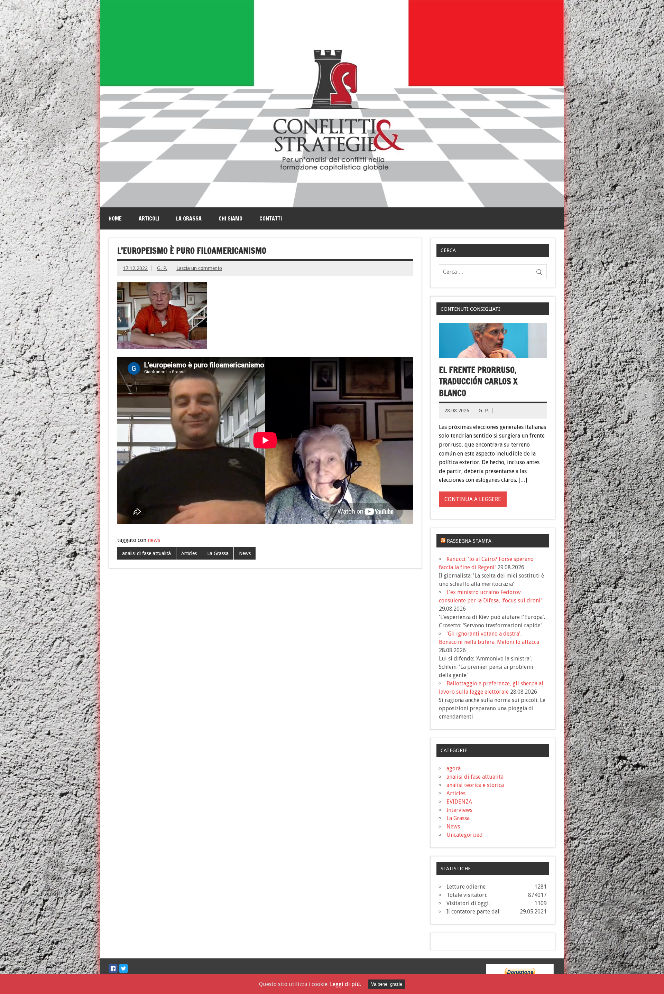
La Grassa (189, 218)
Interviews (459, 810)
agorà (453, 768)
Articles (189, 553)
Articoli (149, 218)
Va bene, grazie (386, 984)
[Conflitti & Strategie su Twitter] (123, 968)
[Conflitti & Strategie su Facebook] (113, 968)
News (245, 553)
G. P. (162, 268)
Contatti (270, 218)
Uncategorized (464, 835)
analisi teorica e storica (475, 785)
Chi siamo (230, 218)
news (154, 540)
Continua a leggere (472, 499)
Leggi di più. (345, 984)
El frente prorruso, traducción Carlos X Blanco (478, 381)
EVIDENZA (459, 801)
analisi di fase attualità (146, 553)
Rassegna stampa (469, 541)
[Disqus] (265, 668)
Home (115, 218)
